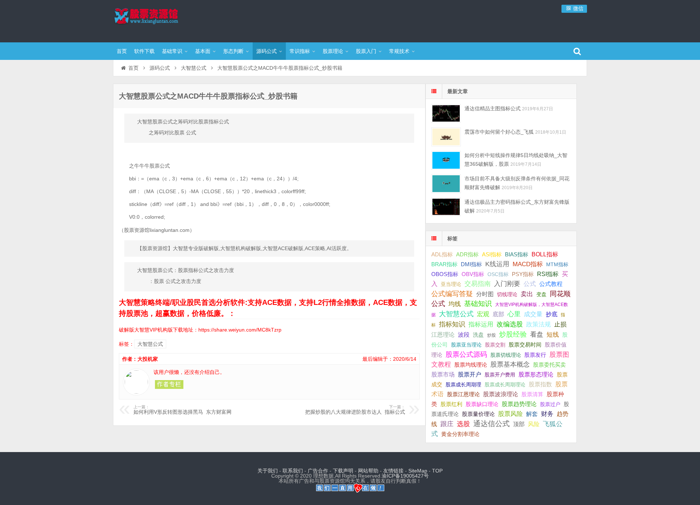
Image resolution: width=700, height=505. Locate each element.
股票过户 (550, 404)
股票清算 (532, 394)
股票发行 (535, 355)
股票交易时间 (525, 345)
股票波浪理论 (500, 394)
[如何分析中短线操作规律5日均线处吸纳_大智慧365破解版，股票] (446, 160)
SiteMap (417, 471)
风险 (534, 424)
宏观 (483, 314)
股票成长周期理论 (505, 384)
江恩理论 (443, 335)
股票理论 (333, 51)
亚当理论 (451, 284)
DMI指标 (471, 264)
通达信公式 (491, 424)
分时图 (485, 294)
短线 (553, 334)
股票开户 (469, 374)
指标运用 (480, 324)
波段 (464, 334)
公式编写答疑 (452, 294)
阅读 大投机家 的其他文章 (169, 384)
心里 (514, 314)
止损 (560, 324)
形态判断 (233, 51)
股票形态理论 (535, 374)
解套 (532, 413)
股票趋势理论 (519, 404)
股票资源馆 (160, 20)
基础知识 (478, 303)
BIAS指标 (516, 254)
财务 (547, 413)
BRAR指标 (444, 264)
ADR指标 (467, 254)
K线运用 (497, 264)
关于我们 (267, 471)
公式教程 (551, 284)
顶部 (519, 424)
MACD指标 (528, 264)
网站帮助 (368, 471)
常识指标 (299, 51)
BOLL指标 (545, 254)
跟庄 (447, 424)
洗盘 (478, 335)
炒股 (491, 335)
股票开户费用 (500, 375)
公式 (530, 283)
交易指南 (477, 283)
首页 (122, 51)
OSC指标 (498, 274)
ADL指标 (442, 254)
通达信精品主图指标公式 (492, 108)
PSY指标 (523, 274)
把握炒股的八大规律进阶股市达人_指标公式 (355, 409)
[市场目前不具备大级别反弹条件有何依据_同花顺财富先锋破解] (446, 183)
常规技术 (399, 51)
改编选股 (510, 324)
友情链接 (393, 471)
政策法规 (538, 324)
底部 (498, 314)
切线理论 (507, 294)
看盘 (536, 334)
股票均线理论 (470, 364)
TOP (437, 471)
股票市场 (443, 374)
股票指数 (540, 384)
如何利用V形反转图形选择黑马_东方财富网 (182, 409)
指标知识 (452, 324)
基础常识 (172, 51)
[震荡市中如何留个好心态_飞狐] (446, 136)
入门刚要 (507, 283)
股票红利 (451, 404)
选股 (463, 424)
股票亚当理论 (466, 345)
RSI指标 (548, 274)
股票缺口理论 (482, 404)
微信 (577, 8)
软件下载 (144, 51)
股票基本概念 (510, 364)
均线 (454, 304)
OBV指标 (473, 274)
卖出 (527, 294)
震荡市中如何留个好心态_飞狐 (499, 132)
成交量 (533, 314)
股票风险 (510, 413)
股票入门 (366, 51)
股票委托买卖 (549, 364)
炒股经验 (513, 334)
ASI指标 (492, 254)
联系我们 (293, 471)
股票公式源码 (466, 354)
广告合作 (318, 471)
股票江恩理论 (463, 394)
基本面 (202, 51)
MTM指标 (557, 264)
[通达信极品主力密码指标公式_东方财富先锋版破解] (446, 207)
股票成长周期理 (463, 384)
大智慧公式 (193, 68)
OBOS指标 (444, 274)
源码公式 (266, 51)
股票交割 (495, 345)
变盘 (541, 294)
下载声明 (343, 471)
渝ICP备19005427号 (405, 476)
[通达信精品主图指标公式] (446, 113)
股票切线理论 (505, 355)
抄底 (551, 314)
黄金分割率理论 (460, 434)
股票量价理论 (478, 414)
